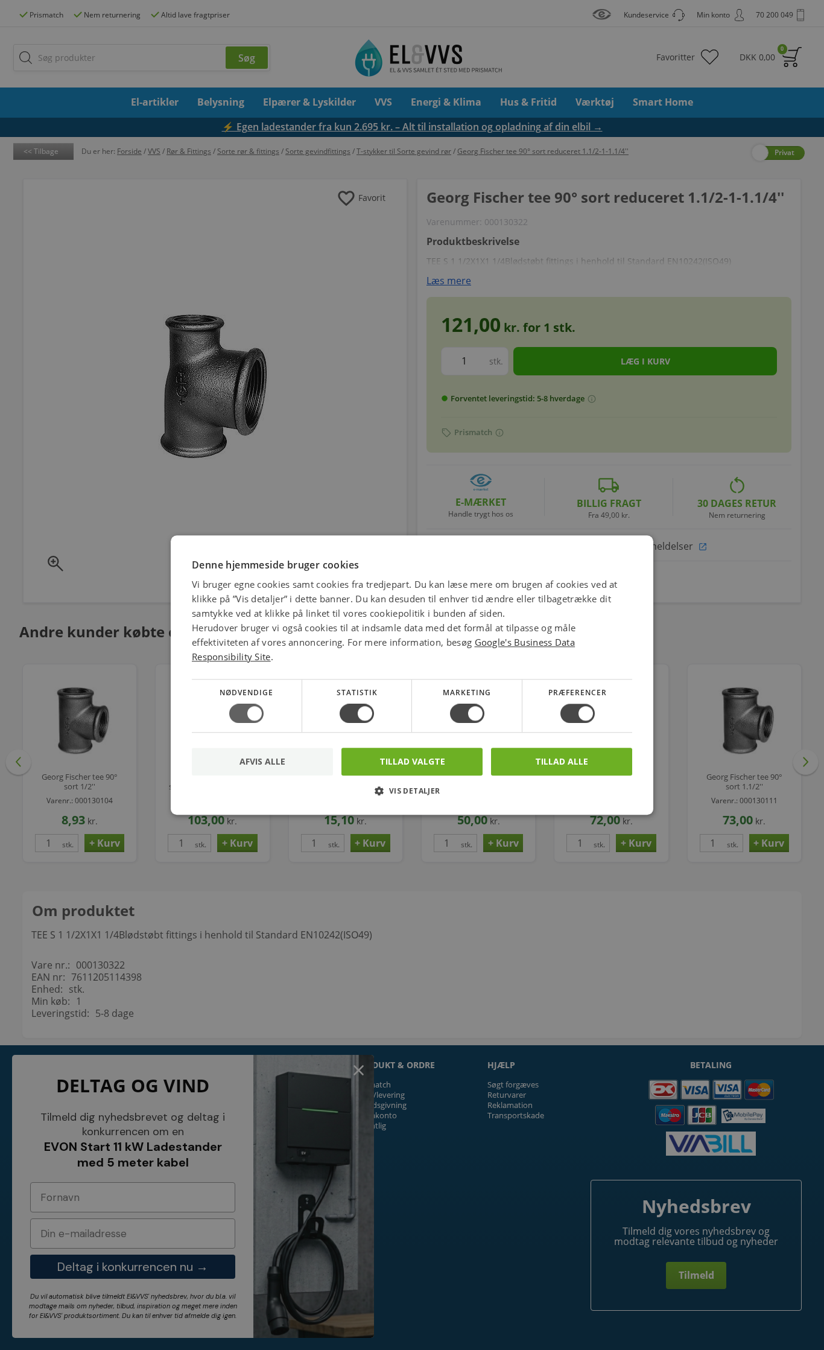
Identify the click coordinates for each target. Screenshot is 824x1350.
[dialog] (412, 675)
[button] (412, 795)
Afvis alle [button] (262, 761)
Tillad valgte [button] (412, 761)
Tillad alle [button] (561, 761)
